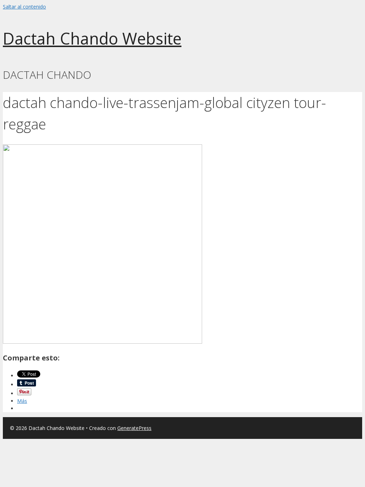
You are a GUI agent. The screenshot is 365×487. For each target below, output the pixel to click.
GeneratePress (134, 428)
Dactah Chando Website (92, 38)
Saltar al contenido (24, 6)
